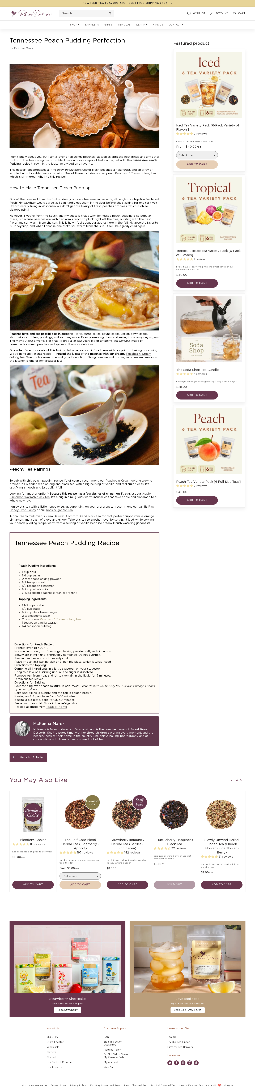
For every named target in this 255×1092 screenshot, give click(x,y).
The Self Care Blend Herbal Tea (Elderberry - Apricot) (80, 844)
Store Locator (55, 1042)
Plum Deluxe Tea (39, 1085)
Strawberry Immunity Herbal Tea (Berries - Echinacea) (127, 844)
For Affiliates (54, 1067)
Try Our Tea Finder (178, 1042)
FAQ (106, 1037)
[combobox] (86, 13)
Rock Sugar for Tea (59, 510)
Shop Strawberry (68, 1010)
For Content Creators (59, 1062)
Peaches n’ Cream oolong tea (135, 173)
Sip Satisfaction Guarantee (113, 1043)
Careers (51, 1052)
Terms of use (58, 1085)
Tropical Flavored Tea (163, 1085)
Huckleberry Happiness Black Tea (174, 842)
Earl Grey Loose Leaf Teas (105, 1085)
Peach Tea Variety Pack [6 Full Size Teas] (208, 481)
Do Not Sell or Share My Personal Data (116, 1056)
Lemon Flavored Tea (191, 1085)
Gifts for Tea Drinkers (180, 1047)
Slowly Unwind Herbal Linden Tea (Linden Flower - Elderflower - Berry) (221, 846)
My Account (111, 1062)
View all (238, 780)
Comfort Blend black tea (83, 516)
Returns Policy (112, 1050)
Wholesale (53, 1047)
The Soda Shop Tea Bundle (197, 370)
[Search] (110, 13)
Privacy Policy (78, 1085)
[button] (74, 25)
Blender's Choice (33, 840)
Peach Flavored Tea (135, 1085)
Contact (51, 1057)
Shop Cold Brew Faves (187, 1010)
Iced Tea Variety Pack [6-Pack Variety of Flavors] (207, 127)
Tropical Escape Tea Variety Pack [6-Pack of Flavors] (208, 253)
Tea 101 (171, 1037)
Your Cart (109, 1067)
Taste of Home (56, 707)
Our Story (52, 1037)
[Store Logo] (31, 13)
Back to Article (31, 757)
